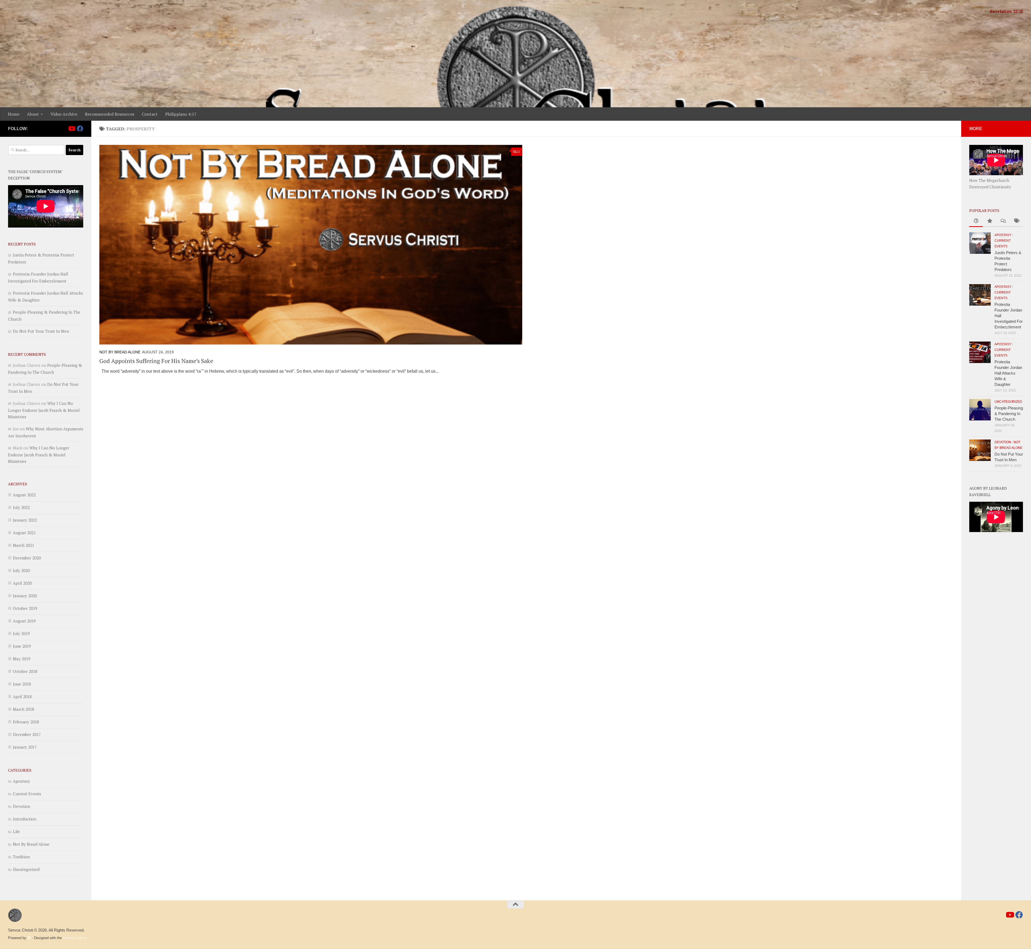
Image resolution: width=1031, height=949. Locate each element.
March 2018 (23, 709)
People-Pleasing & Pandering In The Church (1008, 414)
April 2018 (22, 696)
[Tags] (1016, 221)
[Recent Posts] (976, 221)
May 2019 (21, 658)
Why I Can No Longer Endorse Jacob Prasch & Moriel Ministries (44, 410)
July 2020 (21, 570)
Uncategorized (26, 869)
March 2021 (23, 545)
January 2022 (25, 520)
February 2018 (26, 721)
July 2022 (21, 507)
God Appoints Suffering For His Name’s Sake (156, 361)
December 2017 (27, 734)
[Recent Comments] (1003, 221)
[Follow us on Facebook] (80, 128)
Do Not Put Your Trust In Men (41, 331)
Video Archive (63, 114)
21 (518, 151)
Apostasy (21, 781)
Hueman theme (74, 938)
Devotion (21, 806)
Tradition (21, 856)
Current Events (27, 793)
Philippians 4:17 (181, 114)
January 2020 (25, 595)
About (33, 114)
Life (16, 831)
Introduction (24, 819)
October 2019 (25, 608)
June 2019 (22, 646)
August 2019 (24, 621)
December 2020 (27, 557)
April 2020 (22, 583)
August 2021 (24, 532)
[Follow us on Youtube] (71, 128)
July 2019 (21, 633)
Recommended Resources (109, 114)
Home (13, 114)
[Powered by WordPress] (29, 938)
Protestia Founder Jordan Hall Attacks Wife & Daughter (1008, 373)
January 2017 (25, 747)
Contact (150, 114)
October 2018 (25, 671)
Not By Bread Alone (119, 352)
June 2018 (22, 684)
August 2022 (24, 494)
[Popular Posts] (989, 221)
